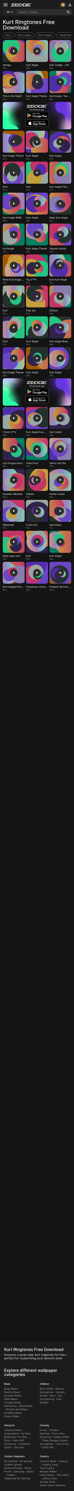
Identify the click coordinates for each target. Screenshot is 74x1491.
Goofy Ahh (48, 1447)
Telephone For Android (17, 1478)
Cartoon (60, 1392)
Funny (43, 1430)
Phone (7, 1471)
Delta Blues (10, 1399)
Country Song (50, 1464)
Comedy (44, 1425)
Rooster (44, 1402)
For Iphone (26, 1461)
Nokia (28, 1468)
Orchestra (24, 1443)
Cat (60, 1395)
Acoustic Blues (12, 1395)
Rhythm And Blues (16, 1409)
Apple (30, 1471)
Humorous (45, 1436)
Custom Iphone (13, 1464)
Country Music (48, 1461)
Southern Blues (13, 1412)
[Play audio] (14, 51)
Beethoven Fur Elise (15, 1436)
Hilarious (45, 1433)
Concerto (19, 1447)
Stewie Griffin (61, 1436)
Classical (9, 1425)
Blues (7, 1383)
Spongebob (46, 1392)
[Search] (68, 12)
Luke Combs (47, 1474)
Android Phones (13, 1468)
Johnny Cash (49, 1478)
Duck (53, 1395)
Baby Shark (46, 1388)
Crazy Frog (62, 1443)
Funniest (54, 1430)
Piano (7, 1440)
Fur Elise (25, 1433)
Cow (58, 1399)
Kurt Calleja (24, 35)
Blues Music (11, 1388)
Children (44, 1383)
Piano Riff (18, 1440)
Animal (43, 1395)
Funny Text (58, 1433)
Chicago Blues (12, 1402)
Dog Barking (47, 1399)
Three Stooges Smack (55, 1440)
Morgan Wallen (48, 1471)
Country (44, 1456)
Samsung (19, 1471)
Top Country (47, 1468)
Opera (7, 1447)
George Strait (47, 1481)
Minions (59, 1388)
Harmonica (10, 1405)
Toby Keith (62, 1474)
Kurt (8, 35)
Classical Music (13, 1430)
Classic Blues (11, 1416)
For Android (11, 1461)
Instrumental (11, 1433)
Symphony (10, 1443)
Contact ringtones (14, 1456)
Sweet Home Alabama (52, 1485)
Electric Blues (12, 1392)
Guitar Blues (26, 1405)
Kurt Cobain (45, 35)
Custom (10, 1474)
